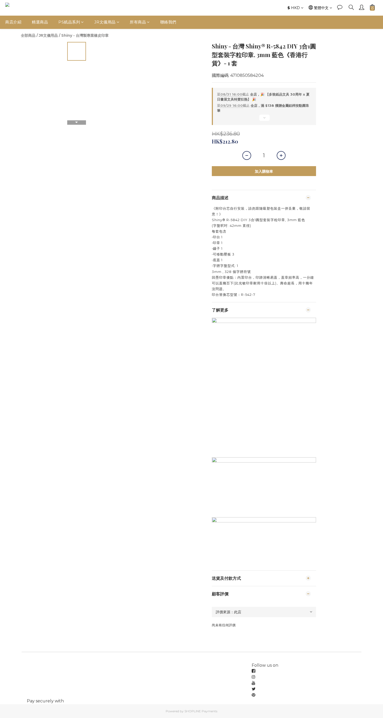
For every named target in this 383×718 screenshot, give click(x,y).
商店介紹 (13, 22)
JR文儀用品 (105, 22)
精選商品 (40, 22)
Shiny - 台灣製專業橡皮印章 (85, 35)
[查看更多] (264, 120)
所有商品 (138, 22)
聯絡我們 (168, 22)
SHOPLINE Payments (200, 711)
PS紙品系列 (69, 22)
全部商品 (28, 35)
